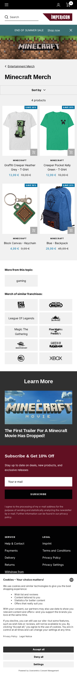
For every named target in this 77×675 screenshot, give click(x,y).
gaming (21, 280)
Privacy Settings (53, 564)
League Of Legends (21, 318)
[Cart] (68, 5)
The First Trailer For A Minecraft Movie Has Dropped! (36, 433)
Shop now (54, 30)
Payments (11, 550)
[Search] (32, 17)
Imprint (47, 543)
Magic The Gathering (21, 331)
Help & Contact (14, 543)
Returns (10, 564)
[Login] (58, 4)
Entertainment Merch (21, 66)
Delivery (10, 557)
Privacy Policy (51, 557)
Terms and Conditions (56, 550)
